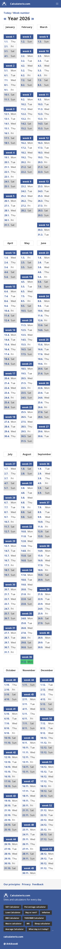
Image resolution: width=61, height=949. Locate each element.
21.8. (23, 594)
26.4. (6, 407)
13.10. (7, 762)
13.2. (23, 118)
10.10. (7, 738)
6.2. (23, 75)
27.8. (23, 632)
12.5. (23, 330)
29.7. (6, 642)
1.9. (40, 468)
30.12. (43, 863)
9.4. (6, 306)
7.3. (40, 80)
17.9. (40, 565)
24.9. (40, 608)
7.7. (6, 507)
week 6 (27, 51)
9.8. (23, 517)
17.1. (6, 138)
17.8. (23, 575)
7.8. (23, 507)
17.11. (25, 791)
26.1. (6, 200)
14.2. (23, 123)
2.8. (23, 473)
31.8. (23, 661)
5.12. (43, 704)
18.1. (6, 143)
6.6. (40, 281)
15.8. (23, 555)
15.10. (7, 771)
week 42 (11, 752)
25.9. (40, 613)
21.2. (23, 167)
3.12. (43, 694)
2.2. (23, 56)
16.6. (40, 349)
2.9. (40, 473)
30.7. (6, 647)
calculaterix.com (13, 936)
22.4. (6, 388)
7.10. (6, 723)
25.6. (40, 402)
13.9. (40, 536)
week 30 (10, 584)
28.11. (25, 853)
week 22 (27, 407)
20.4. (6, 378)
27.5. (23, 421)
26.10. (7, 844)
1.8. (23, 468)
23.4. (6, 392)
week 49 (29, 868)
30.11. (25, 873)
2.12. (43, 689)
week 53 (47, 849)
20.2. (23, 162)
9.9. (40, 517)
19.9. (40, 575)
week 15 (10, 286)
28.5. (23, 426)
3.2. (23, 60)
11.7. (6, 526)
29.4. (6, 431)
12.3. (40, 114)
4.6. (40, 272)
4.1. (6, 56)
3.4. (6, 267)
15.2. (23, 128)
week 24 (44, 296)
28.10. (7, 853)
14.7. (6, 550)
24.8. (23, 618)
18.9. (40, 570)
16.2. (23, 143)
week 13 (44, 181)
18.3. (40, 152)
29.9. (40, 642)
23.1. (6, 176)
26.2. (23, 200)
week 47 (29, 781)
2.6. (40, 262)
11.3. (40, 109)
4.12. (43, 699)
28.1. (6, 210)
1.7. (6, 468)
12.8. (23, 541)
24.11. (25, 834)
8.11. (25, 728)
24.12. (43, 824)
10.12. (43, 738)
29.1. (6, 215)
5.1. (6, 70)
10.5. (23, 310)
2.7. (6, 473)
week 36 (27, 657)
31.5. (23, 441)
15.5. (23, 344)
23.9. (40, 604)
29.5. (23, 431)
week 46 (29, 738)
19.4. (6, 363)
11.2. (23, 109)
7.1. (6, 80)
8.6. (40, 301)
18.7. (6, 570)
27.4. (6, 421)
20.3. (40, 162)
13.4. (6, 334)
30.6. (40, 436)
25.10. (7, 829)
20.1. (6, 162)
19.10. (7, 800)
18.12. (43, 786)
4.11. (25, 709)
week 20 (27, 320)
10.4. (6, 310)
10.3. (40, 104)
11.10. (7, 742)
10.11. (25, 747)
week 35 (27, 613)
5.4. (6, 277)
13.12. (43, 752)
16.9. (40, 560)
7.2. (23, 80)
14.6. (40, 330)
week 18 (10, 417)
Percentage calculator (35, 907)
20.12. (43, 795)
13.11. (25, 762)
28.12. (43, 853)
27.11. (25, 849)
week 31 (10, 628)
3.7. (6, 478)
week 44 (11, 839)
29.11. (25, 858)
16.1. (6, 133)
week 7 (27, 94)
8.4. (6, 301)
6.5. (23, 291)
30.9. (40, 647)
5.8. (23, 497)
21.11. (25, 810)
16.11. (25, 786)
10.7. (6, 521)
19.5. (23, 373)
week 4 (10, 152)
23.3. (40, 186)
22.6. (40, 388)
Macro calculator (13, 923)
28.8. (23, 637)
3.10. (6, 694)
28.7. (6, 637)
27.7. (6, 632)
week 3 (10, 109)
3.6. (40, 267)
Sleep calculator (42, 923)
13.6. (40, 325)
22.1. (6, 172)
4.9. (40, 483)
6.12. (43, 709)
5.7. (6, 488)
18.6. (40, 359)
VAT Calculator (12, 907)
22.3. (40, 172)
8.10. (6, 728)
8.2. (23, 85)
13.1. (6, 118)
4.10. (6, 699)
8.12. (43, 728)
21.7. (6, 594)
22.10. (7, 815)
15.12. (43, 771)
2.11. (25, 699)
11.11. (25, 752)
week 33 (27, 526)
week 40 (44, 632)
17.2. (23, 147)
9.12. (43, 733)
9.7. (6, 517)
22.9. (40, 599)
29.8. (23, 642)
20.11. (25, 805)
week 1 (10, 36)
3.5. (23, 267)
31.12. (43, 868)
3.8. (23, 488)
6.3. (40, 75)
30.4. (6, 436)
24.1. (6, 181)
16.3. (40, 143)
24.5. (23, 397)
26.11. (25, 844)
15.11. (25, 771)
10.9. (40, 521)
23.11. (25, 829)
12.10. (7, 757)
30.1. (6, 220)
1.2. (23, 41)
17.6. (40, 354)
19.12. (43, 791)
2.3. (40, 56)
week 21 (27, 363)
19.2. (23, 157)
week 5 (10, 196)
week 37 (44, 502)
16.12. (43, 776)
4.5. (23, 281)
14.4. (6, 339)
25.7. (6, 613)
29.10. (7, 858)
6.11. (25, 718)
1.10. (6, 684)
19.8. (23, 584)
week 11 (44, 94)
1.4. (6, 257)
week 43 (11, 795)
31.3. (40, 234)
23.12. (43, 820)
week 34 (27, 570)
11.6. (40, 315)
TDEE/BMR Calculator (34, 918)
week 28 (10, 497)
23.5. (23, 392)
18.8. (23, 579)
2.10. (6, 689)
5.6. (40, 277)
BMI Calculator (12, 918)
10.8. (23, 531)
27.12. (43, 839)
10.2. (23, 104)
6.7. (6, 502)
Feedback (38, 884)
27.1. (6, 205)
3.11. (25, 704)
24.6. (40, 397)
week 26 (44, 383)
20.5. (23, 378)
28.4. (6, 426)
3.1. (6, 51)
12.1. (6, 114)
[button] (57, 4)
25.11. (25, 839)
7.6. (40, 286)
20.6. (40, 368)
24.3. (40, 191)
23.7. (6, 604)
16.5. (23, 349)
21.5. (23, 383)
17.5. (23, 354)
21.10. (7, 810)
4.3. (40, 65)
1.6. (40, 257)
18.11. (25, 795)
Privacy (26, 884)
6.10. (6, 718)
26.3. (40, 200)
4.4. (6, 272)
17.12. (43, 781)
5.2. (23, 70)
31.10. (7, 868)
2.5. (23, 262)
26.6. (40, 407)
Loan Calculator (12, 912)
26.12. (43, 834)
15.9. (40, 555)
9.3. (40, 99)
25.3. (40, 196)
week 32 (27, 483)
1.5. (23, 257)
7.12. (43, 723)
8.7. (6, 512)
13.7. (6, 546)
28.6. (40, 417)
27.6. (40, 412)
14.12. (43, 766)
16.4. (6, 349)
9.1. (6, 89)
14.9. (40, 550)
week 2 (10, 65)
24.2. (23, 191)
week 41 (11, 709)
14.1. (6, 123)
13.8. (23, 546)
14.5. (23, 339)
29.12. (43, 858)
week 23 (44, 252)
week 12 (44, 138)
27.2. (23, 205)
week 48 (29, 824)
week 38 (44, 546)
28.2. (23, 210)
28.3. (40, 210)
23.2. (23, 186)
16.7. (6, 560)
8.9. (40, 512)
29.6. (40, 431)
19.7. (6, 575)
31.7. (6, 652)
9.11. (25, 742)
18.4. (6, 359)
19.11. (25, 800)
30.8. (23, 647)
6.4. (6, 291)
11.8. (23, 536)
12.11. (25, 757)
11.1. (6, 99)
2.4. (6, 262)
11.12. (43, 742)
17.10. (7, 781)
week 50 (47, 718)
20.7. (6, 589)
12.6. (40, 320)
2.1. (6, 46)
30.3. (40, 229)
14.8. (23, 550)
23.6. (40, 392)
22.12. (43, 815)
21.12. (43, 810)
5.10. (6, 713)
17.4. (6, 354)
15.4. (6, 344)
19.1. (6, 157)
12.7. (6, 531)
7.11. (25, 723)
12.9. (40, 531)
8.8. (23, 512)
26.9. (40, 618)
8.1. (6, 85)
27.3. (40, 205)
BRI (28, 923)
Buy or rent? (31, 912)
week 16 (10, 330)
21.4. (6, 383)
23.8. (23, 604)
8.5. (23, 301)
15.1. (6, 128)
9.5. (23, 306)
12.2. (23, 114)
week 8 (27, 138)
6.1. (6, 75)
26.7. (6, 618)
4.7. (6, 483)
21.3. (40, 167)
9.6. (40, 306)
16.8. (23, 560)
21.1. (6, 167)
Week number (21, 12)
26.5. (23, 417)
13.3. (40, 118)
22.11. (25, 815)
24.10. (7, 824)
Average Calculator (14, 929)
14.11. (25, 766)
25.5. (23, 412)
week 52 (47, 805)
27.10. (7, 849)
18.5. (23, 368)
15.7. (6, 555)
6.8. (23, 502)
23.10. (7, 820)
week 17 (10, 373)
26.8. (23, 628)
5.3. (40, 70)
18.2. (23, 152)
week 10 (44, 51)
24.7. (6, 608)
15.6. (40, 344)
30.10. (7, 863)
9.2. (23, 99)
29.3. (40, 215)
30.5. (23, 436)
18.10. (7, 786)
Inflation (46, 912)
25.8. (23, 623)
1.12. (43, 684)
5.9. (40, 488)
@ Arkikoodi (11, 943)
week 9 (27, 181)
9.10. (6, 733)
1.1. (6, 41)
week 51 (47, 762)
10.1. (6, 94)
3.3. (40, 60)
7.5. (23, 296)
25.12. (43, 829)
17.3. (40, 147)
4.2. (23, 65)
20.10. (7, 805)
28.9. (40, 637)
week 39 (44, 589)
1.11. (25, 684)
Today (7, 12)
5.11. (25, 713)
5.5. (23, 286)
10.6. (40, 310)
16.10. (7, 776)
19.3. (40, 157)
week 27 (44, 426)
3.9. (40, 478)
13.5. (23, 334)
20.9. (40, 579)
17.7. (6, 565)
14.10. (7, 766)
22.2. (23, 172)
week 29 (10, 541)
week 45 (29, 694)
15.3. (40, 128)
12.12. (43, 747)
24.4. (6, 397)
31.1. (6, 225)
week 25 (44, 339)
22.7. (6, 599)
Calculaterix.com (20, 3)
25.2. (23, 196)
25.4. (6, 402)
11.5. (23, 325)
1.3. (40, 41)
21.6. (40, 373)
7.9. (40, 507)
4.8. (23, 492)
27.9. (40, 623)
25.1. (6, 186)
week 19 (27, 277)
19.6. (40, 363)
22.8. (23, 599)
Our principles (12, 884)
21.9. (40, 594)
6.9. (40, 492)
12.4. (6, 320)
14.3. (40, 123)
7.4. (6, 296)
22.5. (23, 388)
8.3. (40, 85)
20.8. (23, 589)
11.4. (6, 315)
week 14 (44, 225)
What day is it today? (38, 929)
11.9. (40, 526)
